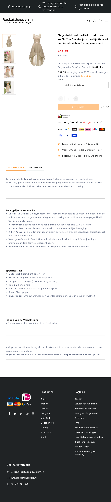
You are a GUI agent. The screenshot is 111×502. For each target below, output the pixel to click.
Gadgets (45, 413)
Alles (43, 399)
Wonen (44, 403)
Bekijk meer (98, 67)
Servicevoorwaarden (86, 403)
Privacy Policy (82, 446)
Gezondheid (47, 422)
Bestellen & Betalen (85, 408)
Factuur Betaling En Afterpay (85, 453)
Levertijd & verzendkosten (89, 437)
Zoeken (79, 399)
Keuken (45, 408)
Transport (46, 432)
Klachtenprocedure (85, 441)
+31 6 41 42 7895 (20, 483)
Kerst (43, 437)
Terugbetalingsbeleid (86, 413)
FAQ (77, 422)
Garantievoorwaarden (86, 427)
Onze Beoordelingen (86, 432)
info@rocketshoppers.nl (24, 477)
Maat (60, 79)
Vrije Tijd (45, 418)
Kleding (45, 427)
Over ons (80, 418)
